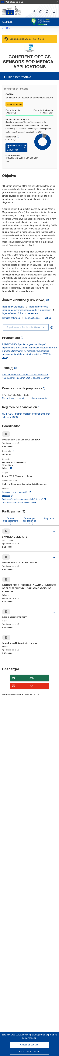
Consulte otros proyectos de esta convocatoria (24, 398)
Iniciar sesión (34, 12)
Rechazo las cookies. (29, 1051)
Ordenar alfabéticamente (10, 519)
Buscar (47, 12)
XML (32, 678)
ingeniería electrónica (12, 313)
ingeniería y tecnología (13, 307)
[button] (41, 12)
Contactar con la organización (19, 492)
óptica (47, 318)
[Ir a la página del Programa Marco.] (29, 48)
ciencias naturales (11, 318)
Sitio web (10, 495)
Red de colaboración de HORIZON (21, 502)
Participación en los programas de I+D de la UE (26, 499)
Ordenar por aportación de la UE (29, 521)
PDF (32, 686)
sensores (33, 313)
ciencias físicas (32, 318)
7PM (8, 28)
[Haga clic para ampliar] (54, 532)
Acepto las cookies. (29, 1045)
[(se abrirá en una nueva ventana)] (11, 10)
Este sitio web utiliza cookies (16, 1035)
